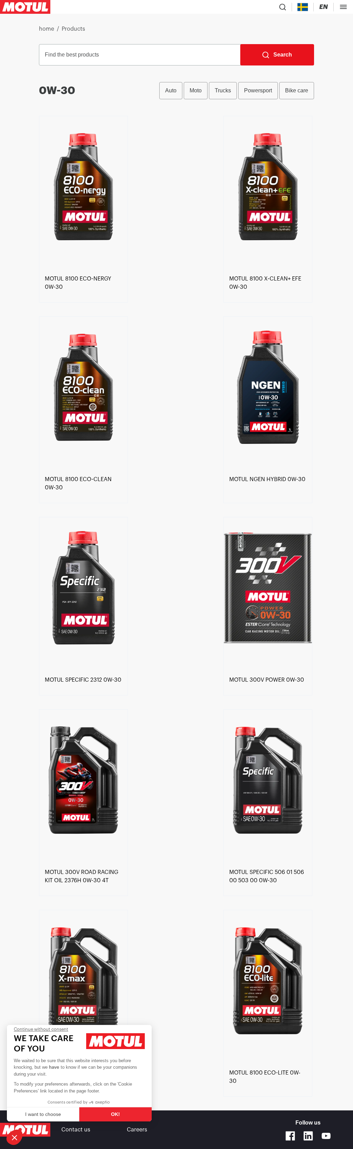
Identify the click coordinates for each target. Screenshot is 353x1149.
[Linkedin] (308, 1136)
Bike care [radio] (296, 90)
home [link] (46, 29)
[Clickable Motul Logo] (25, 7)
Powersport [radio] (258, 90)
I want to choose (43, 1114)
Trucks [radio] (223, 90)
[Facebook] (290, 1136)
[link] (83, 194)
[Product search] (283, 6)
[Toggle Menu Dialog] (343, 7)
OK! (115, 1114)
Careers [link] (137, 1129)
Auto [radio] (170, 90)
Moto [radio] (196, 90)
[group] (236, 90)
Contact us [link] (75, 1129)
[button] (14, 1137)
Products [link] (73, 29)
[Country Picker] (303, 7)
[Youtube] (326, 1136)
